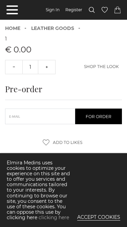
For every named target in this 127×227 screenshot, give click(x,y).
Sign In (53, 9)
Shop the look (101, 66)
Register (73, 9)
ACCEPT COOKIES (98, 217)
